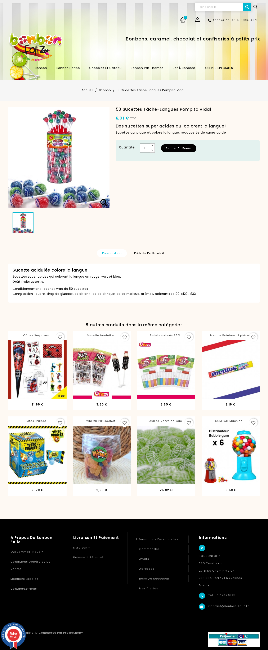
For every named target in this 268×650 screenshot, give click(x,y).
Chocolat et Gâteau (105, 68)
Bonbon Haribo (68, 68)
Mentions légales (24, 579)
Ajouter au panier (179, 148)
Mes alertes (148, 588)
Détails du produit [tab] (149, 253)
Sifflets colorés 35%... (166, 335)
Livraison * (81, 548)
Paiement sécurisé (88, 557)
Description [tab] (112, 253)
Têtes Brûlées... (37, 421)
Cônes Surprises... (37, 335)
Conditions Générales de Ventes (30, 565)
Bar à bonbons (184, 68)
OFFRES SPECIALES (219, 68)
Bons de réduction (154, 579)
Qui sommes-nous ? (26, 552)
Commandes (149, 549)
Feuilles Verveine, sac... (166, 421)
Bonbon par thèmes (147, 68)
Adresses (146, 569)
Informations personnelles (157, 539)
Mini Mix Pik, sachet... (102, 421)
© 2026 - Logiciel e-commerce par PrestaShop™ (46, 633)
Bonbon (41, 68)
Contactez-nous (23, 589)
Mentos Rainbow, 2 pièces (230, 335)
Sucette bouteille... (101, 335)
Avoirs (144, 559)
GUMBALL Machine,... (230, 421)
